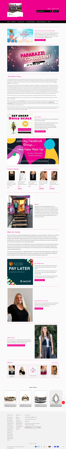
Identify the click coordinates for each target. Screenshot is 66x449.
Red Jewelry (9, 432)
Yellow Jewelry (10, 437)
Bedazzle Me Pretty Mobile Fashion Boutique (17, 446)
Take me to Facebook (40, 131)
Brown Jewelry (10, 421)
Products (13, 21)
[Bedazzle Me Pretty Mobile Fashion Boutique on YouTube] (35, 443)
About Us (18, 418)
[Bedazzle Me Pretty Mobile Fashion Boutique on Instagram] (33, 443)
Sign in (49, 8)
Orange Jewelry (10, 427)
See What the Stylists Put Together (16, 345)
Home (8, 21)
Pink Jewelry (9, 429)
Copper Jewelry (10, 423)
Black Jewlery (10, 417)
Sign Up (39, 427)
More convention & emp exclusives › (51, 169)
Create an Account (55, 8)
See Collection (39, 308)
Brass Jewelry (10, 420)
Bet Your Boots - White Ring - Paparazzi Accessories (56, 406)
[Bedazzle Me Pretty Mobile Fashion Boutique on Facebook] (30, 443)
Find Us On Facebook (30, 21)
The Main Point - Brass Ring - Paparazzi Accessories (26, 406)
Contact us (18, 420)
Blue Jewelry (9, 418)
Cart (56, 11)
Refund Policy (19, 421)
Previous (9, 59)
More (49, 21)
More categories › (55, 362)
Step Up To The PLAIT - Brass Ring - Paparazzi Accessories (10, 406)
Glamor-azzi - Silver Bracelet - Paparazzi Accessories (41, 406)
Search (17, 417)
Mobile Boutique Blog (41, 21)
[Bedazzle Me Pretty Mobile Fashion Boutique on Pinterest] (31, 443)
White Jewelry (10, 435)
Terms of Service (19, 426)
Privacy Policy (19, 424)
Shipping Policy (19, 423)
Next (56, 59)
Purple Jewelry (10, 430)
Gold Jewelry (9, 424)
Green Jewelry (10, 426)
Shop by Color (21, 21)
